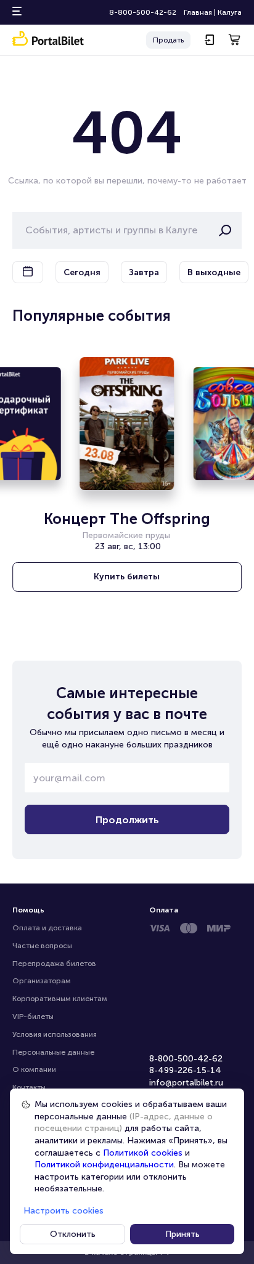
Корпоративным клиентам (59, 998)
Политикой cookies (142, 1153)
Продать (168, 40)
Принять (182, 1234)
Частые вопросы (42, 945)
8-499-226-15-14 (185, 1070)
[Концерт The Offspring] (127, 423)
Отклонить (73, 1234)
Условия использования (54, 1034)
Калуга (230, 12)
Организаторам (41, 980)
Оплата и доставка (47, 928)
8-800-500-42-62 (142, 12)
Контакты (29, 1087)
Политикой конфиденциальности (104, 1164)
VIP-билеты (33, 1016)
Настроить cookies (63, 1211)
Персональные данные (53, 1052)
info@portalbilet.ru (186, 1082)
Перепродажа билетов (54, 963)
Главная (198, 12)
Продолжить (127, 820)
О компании (34, 1069)
